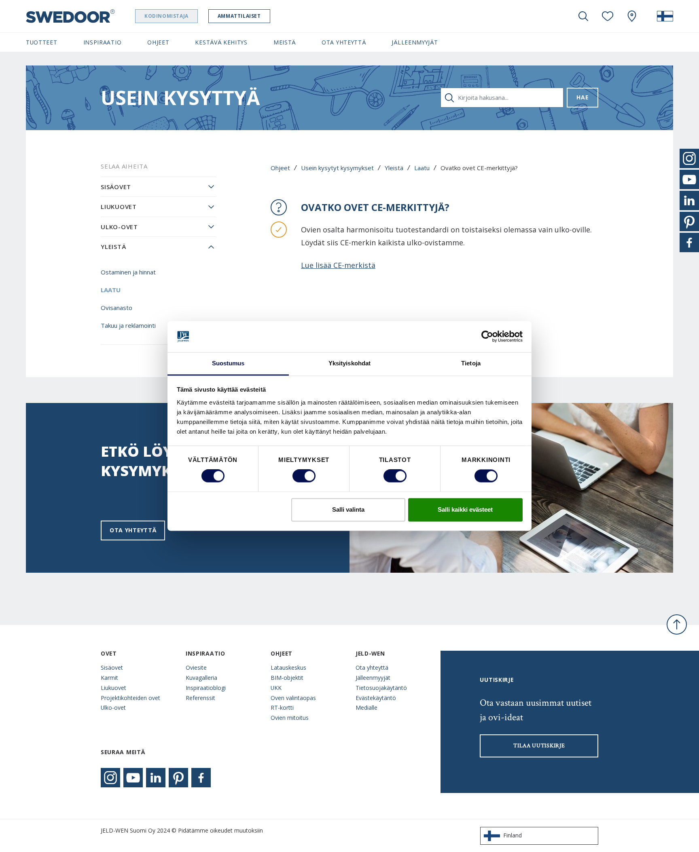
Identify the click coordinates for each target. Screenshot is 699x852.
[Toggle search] (583, 16)
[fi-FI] (665, 16)
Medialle (366, 707)
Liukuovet (119, 206)
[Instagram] (110, 777)
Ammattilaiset (239, 16)
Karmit (109, 677)
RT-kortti (282, 707)
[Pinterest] (178, 777)
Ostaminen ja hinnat (128, 272)
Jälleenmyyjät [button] (415, 42)
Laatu (422, 168)
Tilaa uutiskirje (539, 745)
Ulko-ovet (119, 227)
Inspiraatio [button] (102, 42)
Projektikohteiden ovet (130, 698)
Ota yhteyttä (133, 530)
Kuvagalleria (201, 677)
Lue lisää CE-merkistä (338, 265)
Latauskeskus (288, 667)
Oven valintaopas (293, 698)
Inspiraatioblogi (206, 688)
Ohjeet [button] (158, 42)
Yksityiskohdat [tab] (349, 363)
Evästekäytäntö (376, 698)
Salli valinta (348, 509)
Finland (512, 835)
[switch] (304, 476)
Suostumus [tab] (228, 363)
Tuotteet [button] (41, 42)
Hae (582, 97)
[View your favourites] (607, 16)
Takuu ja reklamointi (128, 325)
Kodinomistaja (166, 16)
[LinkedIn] (155, 777)
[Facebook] (201, 777)
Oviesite (196, 667)
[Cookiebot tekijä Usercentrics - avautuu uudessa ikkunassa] (487, 337)
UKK (276, 688)
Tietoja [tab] (471, 363)
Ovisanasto (116, 308)
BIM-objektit (287, 677)
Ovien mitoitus (290, 717)
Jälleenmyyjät (373, 677)
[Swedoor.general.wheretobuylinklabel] (632, 16)
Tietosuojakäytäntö (381, 688)
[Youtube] (133, 777)
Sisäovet (116, 187)
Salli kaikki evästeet (465, 509)
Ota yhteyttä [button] (344, 42)
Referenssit (200, 698)
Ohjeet (280, 168)
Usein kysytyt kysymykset (337, 168)
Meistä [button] (284, 42)
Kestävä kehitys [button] (221, 42)
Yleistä (394, 168)
